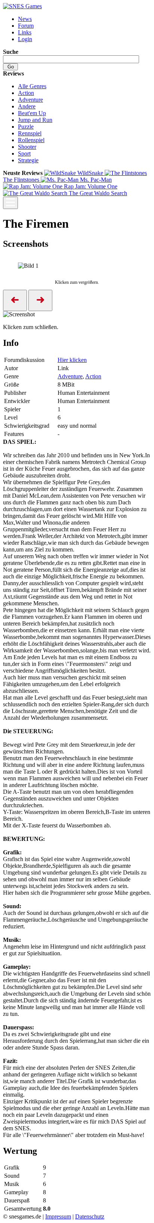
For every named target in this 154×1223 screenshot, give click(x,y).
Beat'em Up (32, 113)
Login (25, 39)
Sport (24, 153)
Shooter (27, 147)
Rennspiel (29, 133)
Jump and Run (35, 120)
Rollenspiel (31, 140)
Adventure (30, 99)
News (25, 19)
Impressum (58, 1216)
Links (24, 32)
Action (26, 93)
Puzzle (26, 126)
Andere (27, 106)
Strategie (28, 160)
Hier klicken (72, 360)
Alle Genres (32, 86)
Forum (26, 25)
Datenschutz (89, 1216)
